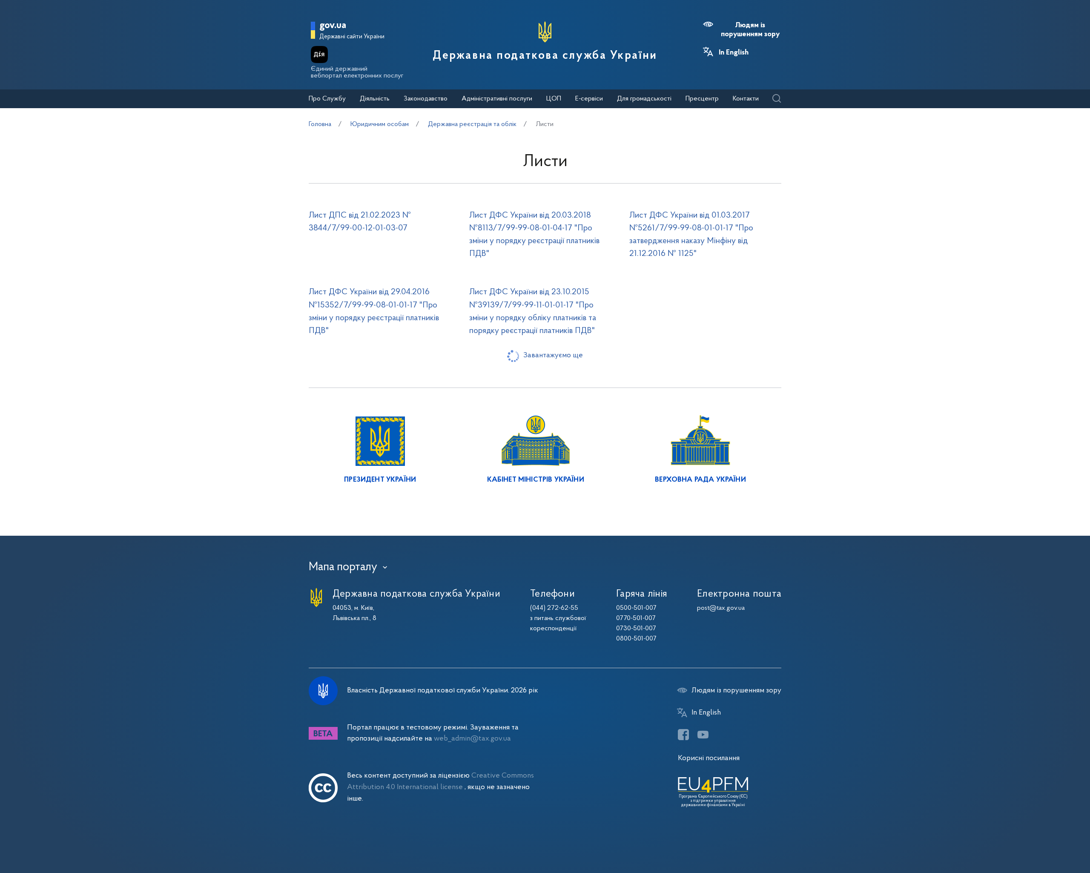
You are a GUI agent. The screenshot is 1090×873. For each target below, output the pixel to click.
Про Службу (327, 98)
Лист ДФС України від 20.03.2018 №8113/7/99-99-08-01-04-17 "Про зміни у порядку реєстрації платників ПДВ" (534, 234)
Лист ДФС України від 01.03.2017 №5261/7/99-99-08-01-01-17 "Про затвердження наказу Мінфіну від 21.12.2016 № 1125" (691, 234)
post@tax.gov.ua (721, 608)
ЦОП (553, 98)
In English (734, 53)
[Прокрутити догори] (1047, 838)
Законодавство (425, 98)
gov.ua (332, 26)
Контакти (746, 98)
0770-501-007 (636, 618)
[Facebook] (683, 734)
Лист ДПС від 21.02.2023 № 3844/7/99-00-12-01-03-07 (360, 222)
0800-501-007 (636, 638)
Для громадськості (644, 98)
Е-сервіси (589, 98)
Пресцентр (702, 98)
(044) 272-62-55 (554, 608)
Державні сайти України (351, 37)
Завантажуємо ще (553, 355)
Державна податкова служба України (545, 56)
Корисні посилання (709, 758)
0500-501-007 (636, 608)
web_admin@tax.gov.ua (472, 738)
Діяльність (375, 98)
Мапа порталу (343, 567)
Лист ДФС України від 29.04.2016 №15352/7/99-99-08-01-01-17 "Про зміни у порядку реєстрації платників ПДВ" (374, 311)
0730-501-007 (636, 628)
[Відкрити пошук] (776, 99)
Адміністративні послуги (497, 98)
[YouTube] (702, 734)
